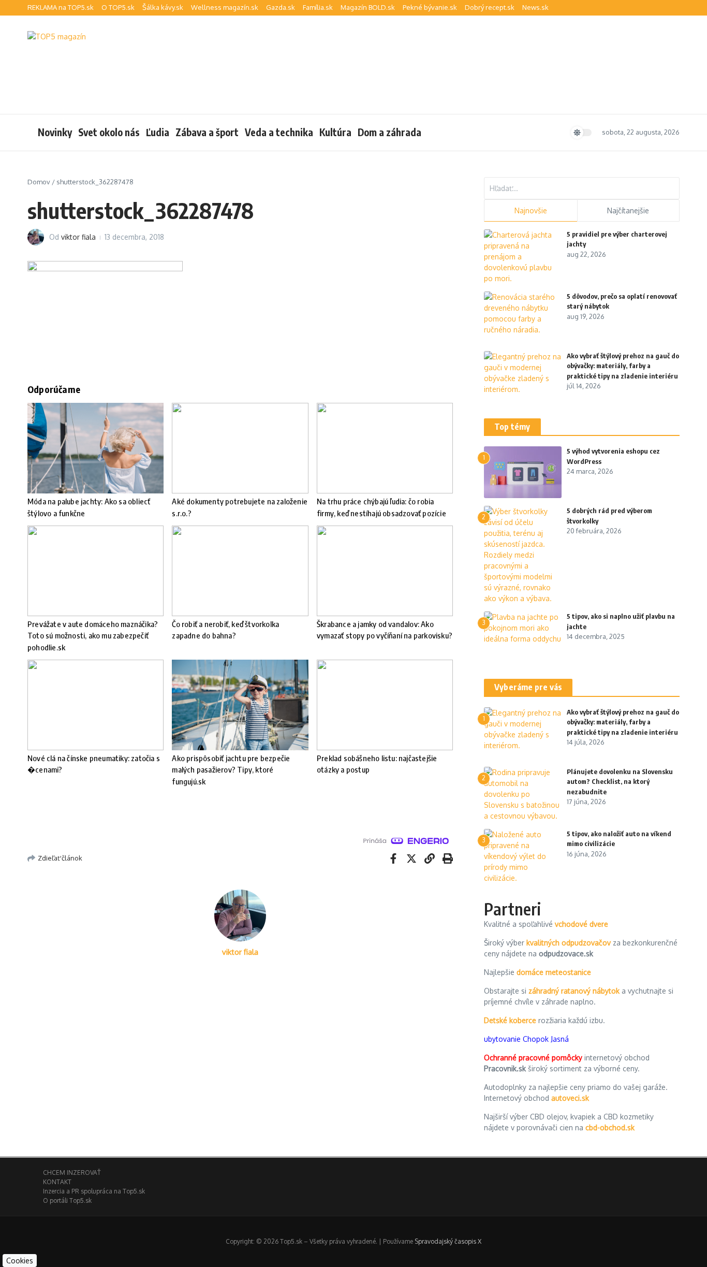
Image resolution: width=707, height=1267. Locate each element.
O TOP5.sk (118, 7)
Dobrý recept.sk (489, 7)
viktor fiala (78, 236)
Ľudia (157, 132)
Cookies (19, 1260)
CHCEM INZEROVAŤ (71, 1172)
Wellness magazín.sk (224, 7)
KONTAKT (57, 1182)
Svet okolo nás (109, 132)
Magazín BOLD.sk (368, 7)
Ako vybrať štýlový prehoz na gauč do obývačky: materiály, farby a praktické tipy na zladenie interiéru (623, 366)
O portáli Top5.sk (67, 1200)
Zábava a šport (207, 132)
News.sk (535, 7)
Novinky (55, 132)
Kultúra (335, 132)
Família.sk (318, 7)
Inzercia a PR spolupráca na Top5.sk (94, 1191)
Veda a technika (279, 132)
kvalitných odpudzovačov (568, 942)
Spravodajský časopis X (448, 1241)
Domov (38, 182)
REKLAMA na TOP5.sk (60, 7)
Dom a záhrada (389, 132)
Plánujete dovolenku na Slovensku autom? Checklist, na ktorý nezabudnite (620, 781)
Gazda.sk (280, 7)
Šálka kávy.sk (162, 7)
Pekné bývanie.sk (430, 7)
